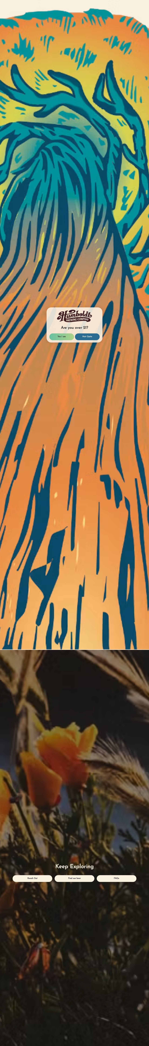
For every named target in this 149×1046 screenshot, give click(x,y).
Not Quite (87, 535)
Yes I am (62, 535)
